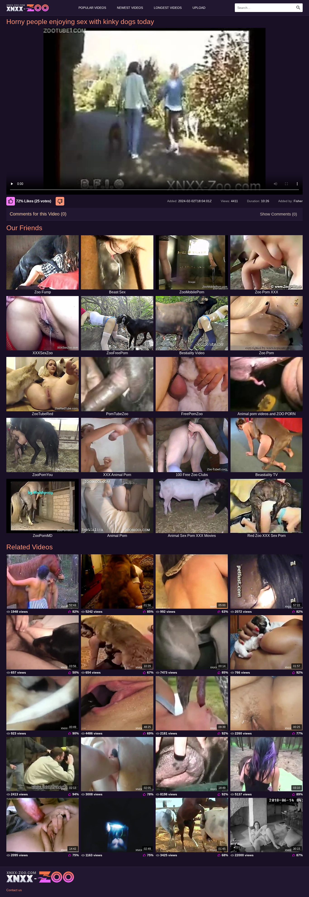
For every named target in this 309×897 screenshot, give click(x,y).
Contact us (14, 890)
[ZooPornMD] (42, 506)
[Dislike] (60, 201)
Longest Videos (168, 8)
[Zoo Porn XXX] (266, 262)
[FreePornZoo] (192, 384)
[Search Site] (298, 7)
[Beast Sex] (117, 262)
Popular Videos (92, 8)
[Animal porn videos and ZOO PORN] (266, 384)
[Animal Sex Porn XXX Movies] (192, 506)
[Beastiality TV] (266, 445)
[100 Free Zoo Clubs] (192, 445)
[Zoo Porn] (266, 323)
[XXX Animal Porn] (117, 445)
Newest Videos (130, 8)
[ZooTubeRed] (42, 384)
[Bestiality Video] (192, 323)
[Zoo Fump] (42, 262)
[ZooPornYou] (42, 445)
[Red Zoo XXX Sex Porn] (266, 506)
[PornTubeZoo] (117, 384)
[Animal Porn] (117, 506)
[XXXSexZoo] (42, 323)
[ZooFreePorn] (117, 323)
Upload (199, 8)
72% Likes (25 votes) (33, 201)
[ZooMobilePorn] (192, 262)
